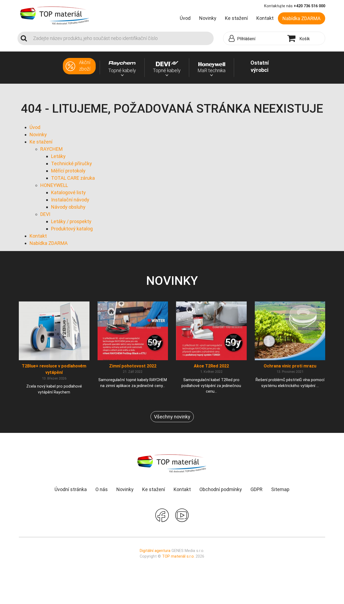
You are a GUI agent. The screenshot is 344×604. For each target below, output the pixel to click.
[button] (254, 38)
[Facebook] (162, 514)
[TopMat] (172, 463)
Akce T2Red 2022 (211, 366)
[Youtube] (182, 514)
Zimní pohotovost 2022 (132, 366)
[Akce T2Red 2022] (211, 330)
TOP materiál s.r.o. (178, 556)
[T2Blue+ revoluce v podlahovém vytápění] (54, 330)
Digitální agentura (155, 550)
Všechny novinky (172, 416)
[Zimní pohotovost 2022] (133, 330)
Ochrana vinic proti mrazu (290, 366)
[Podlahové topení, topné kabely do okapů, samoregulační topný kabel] (55, 15)
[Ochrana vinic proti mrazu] (290, 330)
